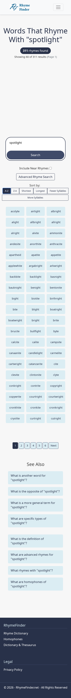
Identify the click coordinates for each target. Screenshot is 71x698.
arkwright (56, 265)
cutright (56, 418)
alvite (35, 233)
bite (15, 309)
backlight (35, 276)
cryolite (15, 418)
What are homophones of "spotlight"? (28, 584)
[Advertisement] (35, 96)
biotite (35, 298)
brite (56, 320)
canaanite (15, 353)
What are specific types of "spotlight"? (28, 521)
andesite (15, 244)
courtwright (56, 396)
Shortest (26, 190)
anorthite (35, 244)
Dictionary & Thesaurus (20, 645)
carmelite (56, 353)
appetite (56, 255)
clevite (15, 375)
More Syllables (35, 197)
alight (15, 222)
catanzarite (35, 364)
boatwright (15, 320)
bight (15, 298)
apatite (35, 255)
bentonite (56, 287)
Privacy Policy (13, 670)
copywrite (15, 396)
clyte (56, 375)
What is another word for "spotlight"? (28, 478)
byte (56, 331)
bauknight (15, 287)
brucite (15, 331)
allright (56, 222)
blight (35, 309)
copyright (56, 385)
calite (35, 342)
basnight (55, 276)
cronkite (35, 407)
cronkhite (15, 407)
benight (35, 287)
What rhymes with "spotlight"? (32, 570)
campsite (56, 342)
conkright (15, 385)
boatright (56, 309)
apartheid (15, 255)
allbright (35, 222)
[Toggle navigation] (58, 7)
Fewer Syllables (58, 190)
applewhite (15, 265)
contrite (35, 385)
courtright (35, 396)
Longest (40, 190)
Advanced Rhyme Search (35, 177)
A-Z (6, 190)
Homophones (13, 639)
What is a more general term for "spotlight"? (33, 505)
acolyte (15, 211)
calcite (15, 342)
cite (56, 364)
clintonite (35, 375)
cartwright (15, 364)
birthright (56, 298)
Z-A (15, 190)
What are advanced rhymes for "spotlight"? (32, 557)
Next (53, 445)
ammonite (56, 233)
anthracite (56, 244)
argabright (35, 265)
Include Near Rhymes (34, 168)
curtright (35, 418)
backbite (15, 276)
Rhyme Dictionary (16, 633)
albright (56, 211)
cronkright (55, 407)
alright (15, 233)
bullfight (35, 331)
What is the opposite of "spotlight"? (35, 491)
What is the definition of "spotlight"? (27, 541)
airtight (35, 211)
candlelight (35, 353)
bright (35, 320)
